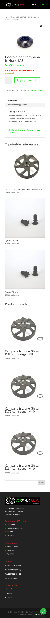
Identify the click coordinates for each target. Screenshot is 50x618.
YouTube (8, 597)
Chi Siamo (10, 535)
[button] (41, 26)
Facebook (8, 589)
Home (7, 17)
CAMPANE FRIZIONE (22, 17)
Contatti (10, 532)
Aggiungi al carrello (27, 80)
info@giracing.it (16, 569)
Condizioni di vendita (17, 130)
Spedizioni (11, 524)
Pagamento (11, 554)
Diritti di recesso (13, 547)
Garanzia (12, 133)
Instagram (9, 593)
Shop (12, 17)
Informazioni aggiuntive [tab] (17, 105)
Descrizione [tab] (12, 100)
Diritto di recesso (33, 130)
